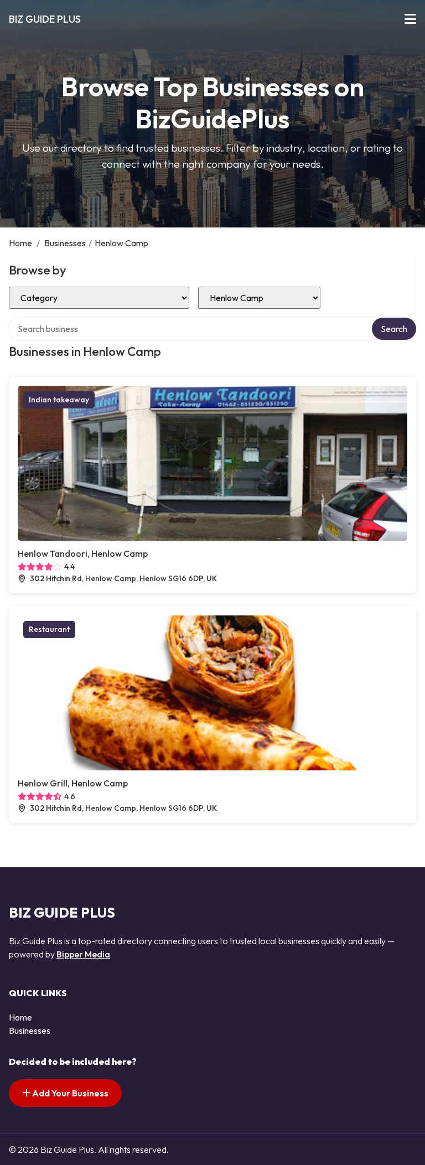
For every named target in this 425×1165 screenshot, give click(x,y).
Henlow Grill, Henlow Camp (73, 783)
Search (394, 328)
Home (20, 242)
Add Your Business (69, 1093)
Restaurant (49, 629)
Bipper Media (83, 954)
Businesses (65, 242)
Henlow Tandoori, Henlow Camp (83, 553)
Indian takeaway (59, 400)
